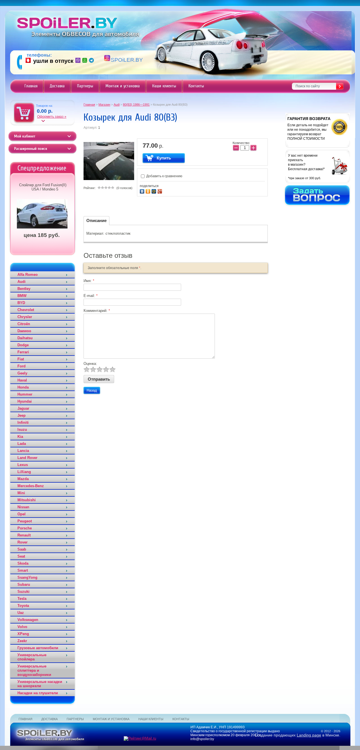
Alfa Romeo (27, 274)
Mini (21, 493)
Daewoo (24, 331)
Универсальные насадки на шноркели (39, 684)
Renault (24, 535)
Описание (96, 220)
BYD (21, 303)
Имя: (89, 281)
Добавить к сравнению (163, 176)
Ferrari (23, 352)
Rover (22, 542)
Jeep (21, 415)
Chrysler (24, 317)
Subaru (23, 584)
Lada (21, 443)
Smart (22, 570)
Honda (23, 387)
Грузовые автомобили (37, 648)
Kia (20, 436)
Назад (92, 390)
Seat (21, 556)
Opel (21, 514)
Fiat (20, 359)
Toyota (23, 605)
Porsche (24, 528)
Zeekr (22, 641)
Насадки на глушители (37, 693)
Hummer (24, 394)
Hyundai (24, 401)
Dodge (23, 345)
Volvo (22, 627)
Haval (22, 380)
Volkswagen (27, 620)
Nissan (23, 507)
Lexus (22, 465)
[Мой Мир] (155, 191)
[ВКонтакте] (143, 191)
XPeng (23, 634)
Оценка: (90, 363)
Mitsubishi (26, 500)
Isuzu (22, 429)
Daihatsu (25, 338)
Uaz (20, 613)
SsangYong (27, 577)
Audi (21, 281)
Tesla (21, 598)
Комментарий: (97, 311)
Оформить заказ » (51, 117)
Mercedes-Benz (30, 486)
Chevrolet (25, 310)
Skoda (22, 563)
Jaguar (23, 408)
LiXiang (24, 472)
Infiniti (23, 422)
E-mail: (91, 296)
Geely (22, 373)
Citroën (23, 324)
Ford (21, 366)
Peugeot (24, 521)
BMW (21, 296)
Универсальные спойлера (31, 657)
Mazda (23, 479)
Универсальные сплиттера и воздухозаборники (34, 670)
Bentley (23, 289)
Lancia (23, 451)
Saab (21, 549)
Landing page (309, 735)
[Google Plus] (160, 191)
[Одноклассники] (149, 191)
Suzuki (23, 591)
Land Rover (27, 458)
